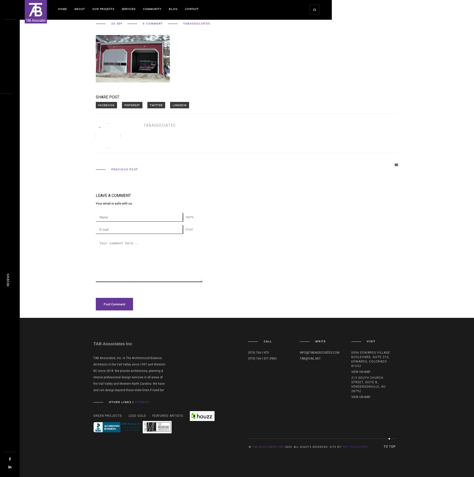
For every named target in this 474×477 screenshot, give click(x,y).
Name (190, 217)
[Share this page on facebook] (106, 105)
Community (152, 9)
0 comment (153, 23)
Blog (173, 9)
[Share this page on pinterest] (132, 105)
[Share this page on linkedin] (179, 105)
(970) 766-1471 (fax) (262, 358)
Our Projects (103, 9)
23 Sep (116, 23)
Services (129, 9)
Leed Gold (137, 416)
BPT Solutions (355, 447)
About (79, 9)
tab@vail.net (310, 358)
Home (62, 9)
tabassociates (196, 23)
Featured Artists (167, 416)
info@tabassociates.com (319, 352)
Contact (192, 9)
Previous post (124, 169)
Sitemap (142, 402)
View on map (360, 372)
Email (189, 229)
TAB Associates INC (268, 447)
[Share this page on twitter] (156, 105)
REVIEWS (8, 280)
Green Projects (107, 416)
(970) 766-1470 (258, 352)
